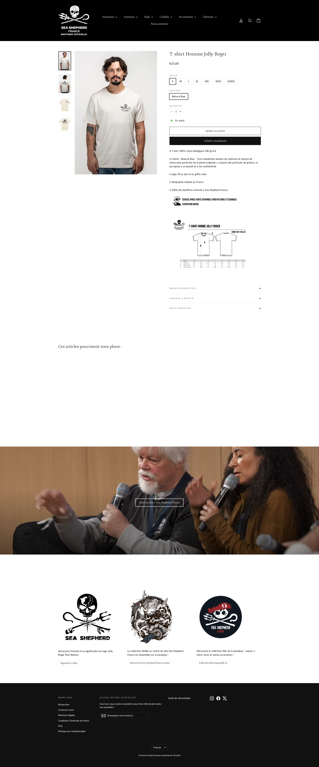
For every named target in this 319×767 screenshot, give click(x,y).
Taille (173, 75)
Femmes (129, 17)
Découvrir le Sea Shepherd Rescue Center (150, 663)
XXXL (218, 81)
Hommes (108, 17)
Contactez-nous (66, 710)
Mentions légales (66, 715)
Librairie (208, 17)
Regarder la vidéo (68, 663)
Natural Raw (178, 96)
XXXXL (231, 81)
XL (197, 81)
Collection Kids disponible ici (213, 663)
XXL (207, 81)
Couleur (175, 91)
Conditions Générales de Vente (73, 720)
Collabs (165, 17)
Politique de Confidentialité (71, 731)
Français (157, 747)
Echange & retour (181, 298)
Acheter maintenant (215, 140)
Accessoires (186, 17)
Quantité (175, 106)
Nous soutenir (159, 24)
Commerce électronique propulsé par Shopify (159, 755)
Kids (147, 17)
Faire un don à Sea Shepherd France (159, 502)
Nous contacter (180, 308)
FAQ (60, 726)
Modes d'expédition (182, 288)
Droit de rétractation (179, 698)
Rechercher (64, 704)
